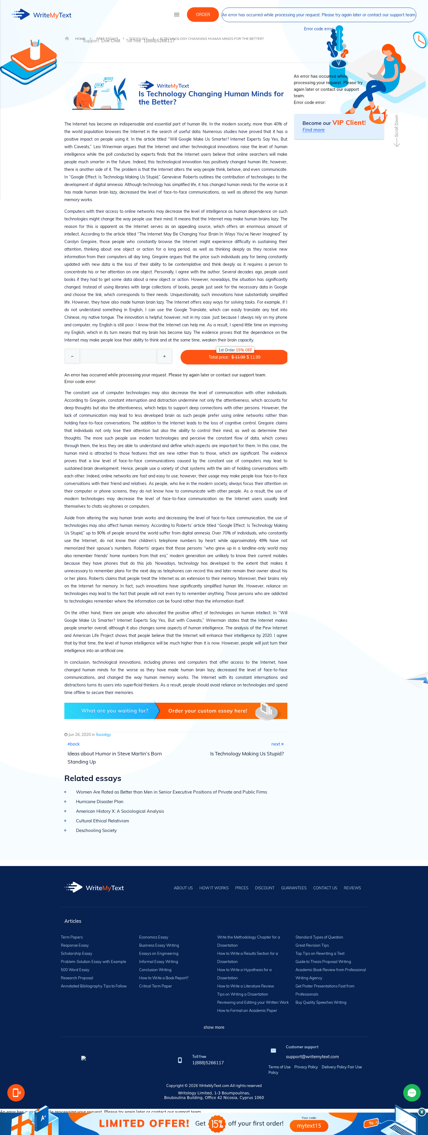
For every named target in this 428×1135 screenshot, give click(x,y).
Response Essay (75, 945)
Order (203, 14)
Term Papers (72, 937)
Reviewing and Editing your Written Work (253, 1002)
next (276, 744)
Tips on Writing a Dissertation (242, 994)
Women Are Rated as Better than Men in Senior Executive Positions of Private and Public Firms (171, 792)
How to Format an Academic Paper (247, 1010)
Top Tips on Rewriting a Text (320, 953)
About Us (183, 888)
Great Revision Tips (312, 945)
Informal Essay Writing (158, 961)
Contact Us (325, 888)
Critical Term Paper (155, 986)
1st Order (235, 350)
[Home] (94, 891)
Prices (241, 888)
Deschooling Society (96, 830)
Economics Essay (153, 937)
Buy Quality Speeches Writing (321, 1002)
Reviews (352, 888)
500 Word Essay (75, 969)
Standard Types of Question (319, 937)
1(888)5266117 (208, 1062)
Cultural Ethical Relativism (102, 821)
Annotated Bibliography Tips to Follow (94, 986)
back (75, 744)
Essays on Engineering (158, 953)
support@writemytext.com (312, 1056)
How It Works (214, 888)
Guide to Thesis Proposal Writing (323, 961)
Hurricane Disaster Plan (99, 801)
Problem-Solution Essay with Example (93, 961)
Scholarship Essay (76, 953)
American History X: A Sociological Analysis (120, 811)
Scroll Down (396, 126)
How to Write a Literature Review (245, 986)
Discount (265, 888)
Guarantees (294, 888)
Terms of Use (279, 1067)
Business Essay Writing (159, 945)
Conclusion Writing (155, 969)
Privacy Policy (306, 1067)
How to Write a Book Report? (163, 977)
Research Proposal (77, 977)
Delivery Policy (334, 1067)
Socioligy (103, 734)
